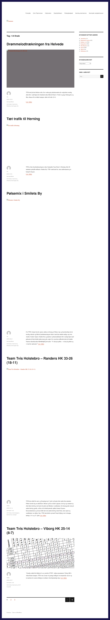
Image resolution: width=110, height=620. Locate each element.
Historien (48, 13)
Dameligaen (15, 513)
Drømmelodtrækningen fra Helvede (35, 43)
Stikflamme (83, 51)
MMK (8, 505)
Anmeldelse (83, 38)
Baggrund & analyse (85, 40)
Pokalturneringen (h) (12, 106)
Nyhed (82, 47)
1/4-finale (9, 104)
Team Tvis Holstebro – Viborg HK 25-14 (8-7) (38, 530)
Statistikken (58, 13)
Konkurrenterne (81, 13)
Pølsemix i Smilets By (24, 193)
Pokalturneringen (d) (12, 345)
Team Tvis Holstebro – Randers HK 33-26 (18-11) (40, 360)
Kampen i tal (10, 510)
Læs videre (29, 102)
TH (7, 97)
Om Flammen (38, 13)
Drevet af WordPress (17, 612)
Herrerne (14, 104)
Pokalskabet (68, 13)
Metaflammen (84, 45)
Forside (28, 13)
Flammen (9, 612)
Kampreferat (10, 101)
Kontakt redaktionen (96, 13)
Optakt (82, 49)
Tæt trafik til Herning (23, 118)
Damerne (15, 343)
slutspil (15, 514)
